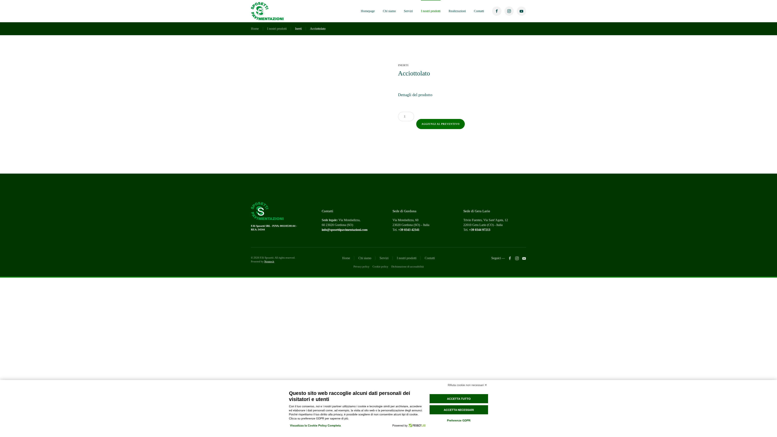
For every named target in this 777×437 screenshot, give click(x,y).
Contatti (479, 11)
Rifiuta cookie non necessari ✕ (467, 385)
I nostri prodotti (431, 11)
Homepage (368, 11)
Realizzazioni (457, 11)
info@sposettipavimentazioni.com (344, 229)
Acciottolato (318, 28)
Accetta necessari (459, 410)
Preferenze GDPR (458, 420)
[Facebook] (510, 258)
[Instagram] (517, 258)
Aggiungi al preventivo (440, 124)
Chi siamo (389, 11)
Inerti (298, 28)
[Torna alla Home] (267, 11)
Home (255, 28)
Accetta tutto (459, 398)
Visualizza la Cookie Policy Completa (315, 425)
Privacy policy (361, 266)
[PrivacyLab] (417, 425)
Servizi (408, 11)
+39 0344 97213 (479, 229)
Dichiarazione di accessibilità (407, 266)
